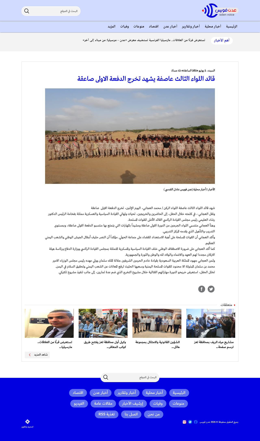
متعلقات (226, 305)
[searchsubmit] (27, 11)
